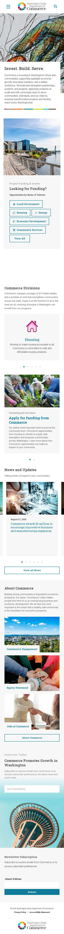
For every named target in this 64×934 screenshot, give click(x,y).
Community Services (29, 229)
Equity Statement (17, 687)
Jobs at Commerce (18, 726)
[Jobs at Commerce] (32, 711)
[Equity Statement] (32, 673)
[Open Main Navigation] (8, 6)
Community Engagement (22, 649)
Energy (43, 212)
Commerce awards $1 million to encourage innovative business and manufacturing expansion (32, 527)
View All (19, 238)
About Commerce (32, 737)
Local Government (28, 204)
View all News (32, 570)
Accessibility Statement (39, 912)
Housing (22, 212)
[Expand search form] (55, 6)
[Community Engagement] (32, 634)
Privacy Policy (20, 912)
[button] (24, 367)
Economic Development (31, 221)
